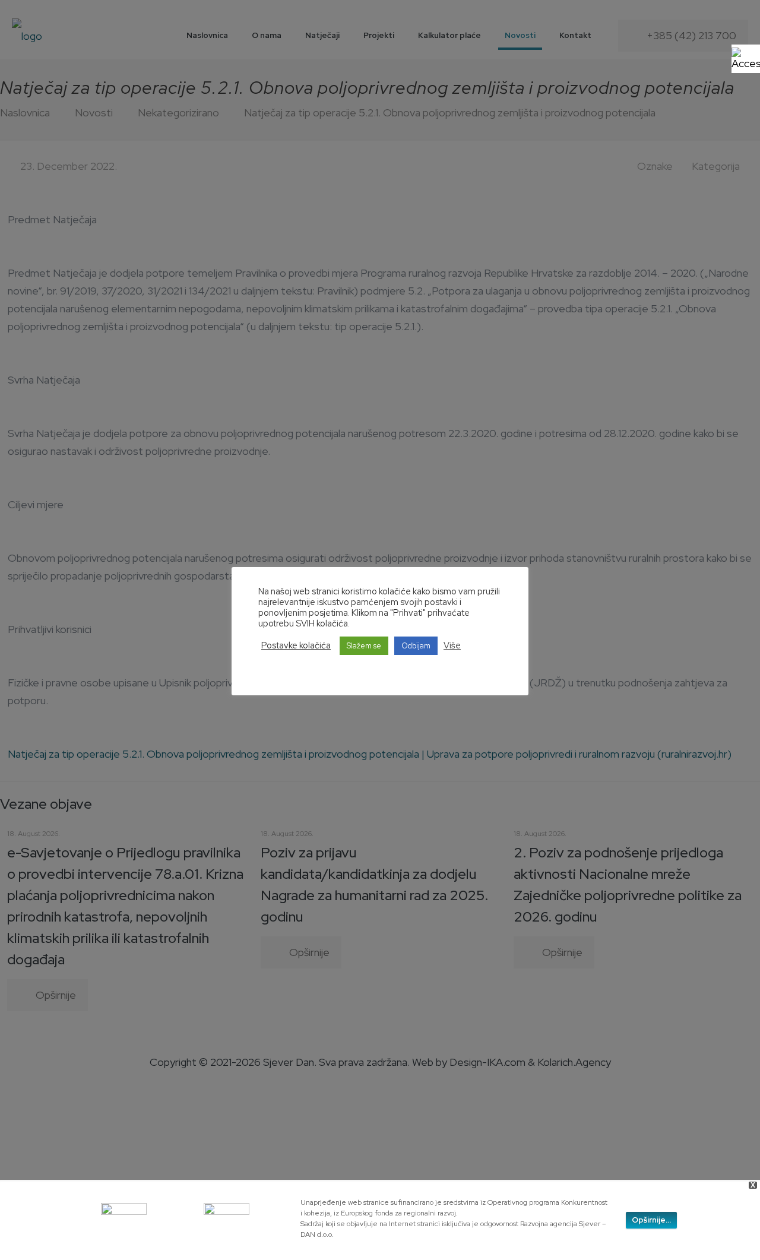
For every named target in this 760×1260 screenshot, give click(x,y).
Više (452, 645)
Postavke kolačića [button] (296, 645)
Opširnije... (651, 1220)
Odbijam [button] (415, 646)
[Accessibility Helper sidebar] (746, 59)
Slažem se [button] (364, 646)
